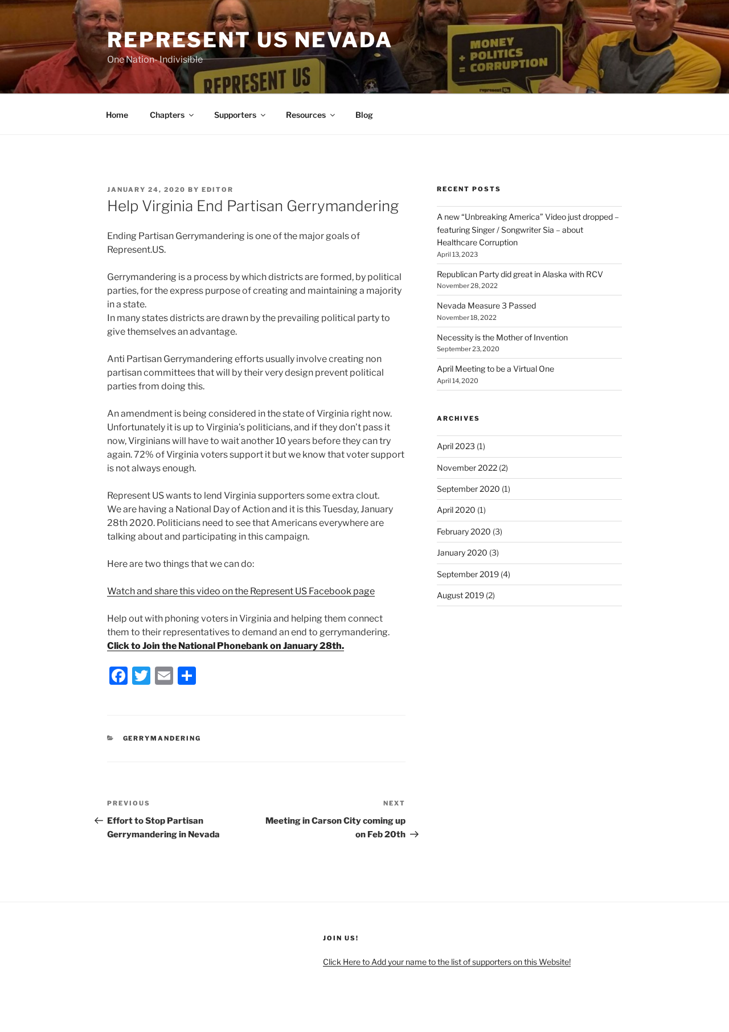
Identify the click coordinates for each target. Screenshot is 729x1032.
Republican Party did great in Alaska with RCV (520, 274)
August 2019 (460, 595)
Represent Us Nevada (250, 39)
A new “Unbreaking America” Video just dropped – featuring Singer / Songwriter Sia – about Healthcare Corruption (528, 229)
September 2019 (468, 574)
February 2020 (464, 531)
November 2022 (467, 467)
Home (117, 115)
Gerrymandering (162, 738)
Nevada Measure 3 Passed (486, 305)
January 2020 (462, 552)
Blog (364, 115)
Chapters (167, 115)
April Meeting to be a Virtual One (495, 368)
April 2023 (456, 446)
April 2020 (456, 510)
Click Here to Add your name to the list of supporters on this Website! (447, 962)
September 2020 (468, 489)
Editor (218, 190)
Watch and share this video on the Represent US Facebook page (241, 591)
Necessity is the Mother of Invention (502, 337)
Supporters (235, 115)
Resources (306, 115)
